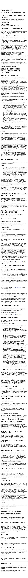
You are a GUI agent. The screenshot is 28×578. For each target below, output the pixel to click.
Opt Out (24, 261)
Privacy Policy (18, 261)
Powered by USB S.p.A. (9, 576)
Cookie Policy (18, 575)
